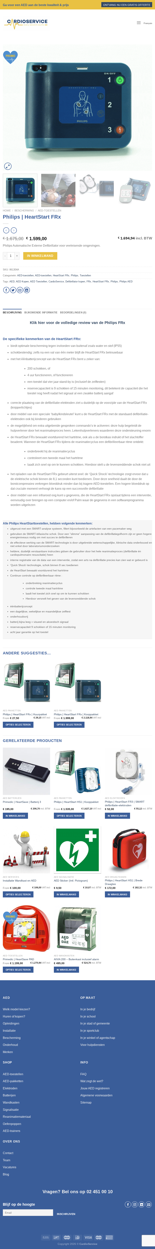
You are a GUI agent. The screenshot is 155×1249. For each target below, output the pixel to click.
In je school (88, 1016)
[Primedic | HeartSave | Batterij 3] (26, 771)
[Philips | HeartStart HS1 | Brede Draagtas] (128, 850)
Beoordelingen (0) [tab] (73, 312)
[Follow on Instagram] (135, 1204)
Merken (8, 1052)
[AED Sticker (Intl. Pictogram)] (77, 850)
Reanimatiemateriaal (17, 1116)
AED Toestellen (38, 281)
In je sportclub (89, 1030)
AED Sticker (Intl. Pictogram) (71, 880)
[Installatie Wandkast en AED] (26, 849)
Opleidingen (11, 1023)
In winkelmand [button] (15, 816)
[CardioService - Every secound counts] (26, 23)
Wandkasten (11, 1102)
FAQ (83, 1074)
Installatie (9, 1030)
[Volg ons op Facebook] (128, 1204)
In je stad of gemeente (95, 1023)
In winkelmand (40, 255)
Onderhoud (10, 1044)
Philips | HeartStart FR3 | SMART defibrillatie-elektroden (125, 803)
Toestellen (85, 275)
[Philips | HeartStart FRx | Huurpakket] (26, 683)
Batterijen (9, 1095)
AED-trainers (11, 1130)
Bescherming (24, 210)
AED (12, 281)
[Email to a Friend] (20, 290)
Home (7, 210)
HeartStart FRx (61, 275)
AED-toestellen (49, 210)
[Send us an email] (149, 1204)
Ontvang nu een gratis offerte (126, 4)
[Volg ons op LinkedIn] (141, 1204)
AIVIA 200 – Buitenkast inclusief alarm (76, 959)
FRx (89, 281)
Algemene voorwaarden (96, 1095)
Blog (6, 1174)
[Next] (144, 107)
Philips (74, 275)
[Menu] (138, 23)
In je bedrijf (87, 1009)
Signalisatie (11, 1109)
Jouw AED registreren (95, 1088)
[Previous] (10, 107)
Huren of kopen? (14, 1016)
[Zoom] (8, 166)
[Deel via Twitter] (13, 290)
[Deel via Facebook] (6, 290)
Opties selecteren (18, 725)
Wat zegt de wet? (91, 1081)
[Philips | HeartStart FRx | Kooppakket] (77, 683)
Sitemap (85, 1102)
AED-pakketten (13, 1081)
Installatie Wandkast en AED (19, 880)
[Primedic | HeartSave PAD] (26, 928)
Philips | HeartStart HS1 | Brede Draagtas (124, 882)
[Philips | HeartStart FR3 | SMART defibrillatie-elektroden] (128, 772)
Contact (8, 1153)
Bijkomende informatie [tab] (40, 312)
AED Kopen (22, 281)
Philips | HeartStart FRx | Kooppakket (76, 714)
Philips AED (126, 281)
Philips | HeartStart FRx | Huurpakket (25, 714)
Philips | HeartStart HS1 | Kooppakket (76, 801)
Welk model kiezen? (16, 1009)
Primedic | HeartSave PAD (18, 959)
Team (6, 1160)
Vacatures (9, 1167)
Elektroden (10, 1088)
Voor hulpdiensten (92, 1044)
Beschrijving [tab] (12, 312)
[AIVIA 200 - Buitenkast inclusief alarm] (77, 928)
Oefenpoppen (12, 1123)
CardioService (56, 281)
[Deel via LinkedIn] (27, 290)
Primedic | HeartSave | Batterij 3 (22, 801)
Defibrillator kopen (75, 281)
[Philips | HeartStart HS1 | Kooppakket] (77, 771)
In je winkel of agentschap (97, 1037)
